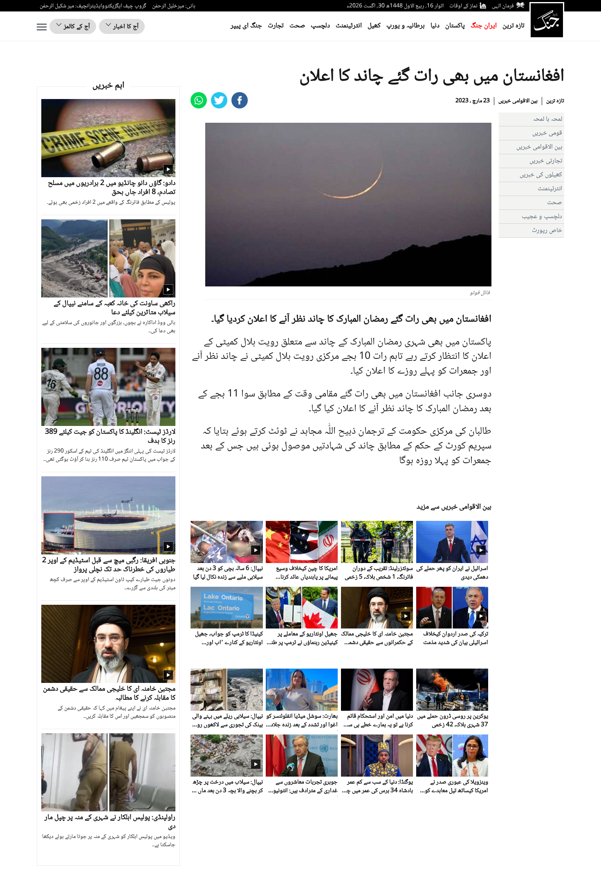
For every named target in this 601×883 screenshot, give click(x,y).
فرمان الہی (503, 6)
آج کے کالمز (76, 26)
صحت (297, 26)
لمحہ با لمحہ (547, 119)
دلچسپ (320, 26)
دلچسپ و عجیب (542, 216)
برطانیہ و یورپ (405, 26)
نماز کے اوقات (463, 6)
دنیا (435, 26)
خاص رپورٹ (547, 230)
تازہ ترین (513, 26)
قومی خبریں (547, 133)
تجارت (276, 26)
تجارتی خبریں (545, 161)
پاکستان (455, 26)
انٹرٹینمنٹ (349, 26)
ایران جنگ (484, 26)
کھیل (374, 26)
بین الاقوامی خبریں (518, 101)
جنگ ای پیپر (246, 26)
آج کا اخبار (125, 26)
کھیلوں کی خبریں (541, 174)
